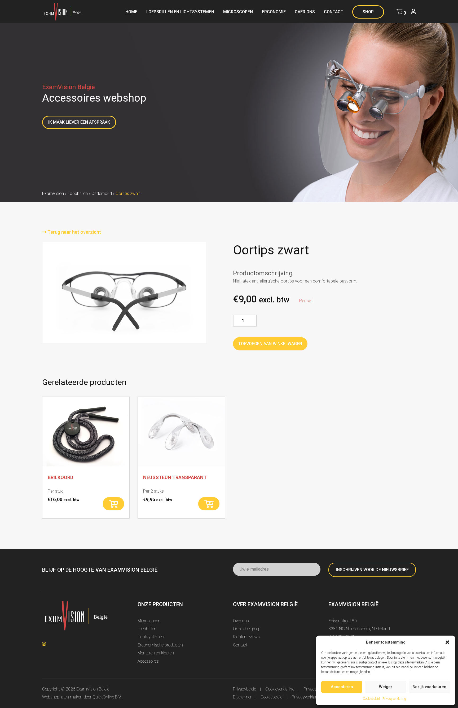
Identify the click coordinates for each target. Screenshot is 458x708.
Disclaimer (242, 697)
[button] (447, 642)
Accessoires (148, 661)
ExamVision (53, 193)
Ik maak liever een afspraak (79, 122)
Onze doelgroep (247, 628)
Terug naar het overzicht (73, 232)
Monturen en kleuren (156, 652)
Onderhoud (101, 193)
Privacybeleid (244, 689)
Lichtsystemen (151, 636)
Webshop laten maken (62, 697)
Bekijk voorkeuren (429, 686)
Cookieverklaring (279, 689)
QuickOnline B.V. (107, 697)
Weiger (385, 686)
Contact (333, 11)
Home (131, 11)
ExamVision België (92, 689)
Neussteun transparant (175, 477)
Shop (368, 11)
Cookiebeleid (371, 699)
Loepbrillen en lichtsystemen (180, 11)
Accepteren (342, 686)
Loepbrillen (78, 193)
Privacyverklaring (394, 699)
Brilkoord (60, 477)
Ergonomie (274, 11)
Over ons (305, 11)
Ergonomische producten (160, 645)
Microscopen (238, 11)
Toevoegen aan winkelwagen (270, 343)
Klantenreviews (246, 636)
